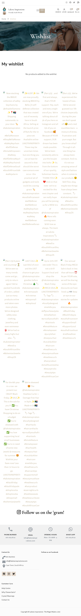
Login (64, 12)
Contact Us (5, 600)
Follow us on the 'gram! (43, 512)
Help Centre (6, 588)
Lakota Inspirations (16, 9)
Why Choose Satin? (9, 592)
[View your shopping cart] (77, 10)
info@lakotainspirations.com (16, 561)
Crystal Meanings (8, 596)
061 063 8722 (10, 537)
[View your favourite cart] (71, 10)
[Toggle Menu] (42, 10)
